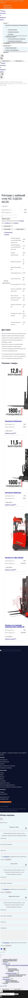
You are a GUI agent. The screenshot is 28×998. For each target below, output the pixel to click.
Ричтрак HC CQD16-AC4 (13, 492)
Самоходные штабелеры (15, 41)
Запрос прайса (18, 60)
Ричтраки (10, 34)
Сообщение (4, 928)
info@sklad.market (7, 7)
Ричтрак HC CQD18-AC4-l (13, 421)
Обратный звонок (20, 229)
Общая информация (10, 47)
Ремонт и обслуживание (12, 50)
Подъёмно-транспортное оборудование (16, 965)
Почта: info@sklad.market (10, 960)
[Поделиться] (3, 952)
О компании (6, 43)
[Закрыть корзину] (1, 819)
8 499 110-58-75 (7, 5)
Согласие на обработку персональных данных (11, 786)
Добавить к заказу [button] (9, 433)
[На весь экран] (1, 952)
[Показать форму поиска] (1, 56)
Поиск (16, 994)
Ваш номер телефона (6, 844)
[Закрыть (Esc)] (4, 952)
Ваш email (3, 850)
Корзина (2, 778)
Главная (2, 772)
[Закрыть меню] (0, 957)
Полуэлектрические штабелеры (16, 38)
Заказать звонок (5, 60)
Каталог (2, 774)
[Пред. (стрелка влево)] (0, 954)
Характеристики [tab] (8, 232)
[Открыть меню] (1, 77)
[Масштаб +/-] (0, 952)
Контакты (5, 52)
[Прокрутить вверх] (1, 949)
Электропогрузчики (13, 32)
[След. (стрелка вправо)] (1, 954)
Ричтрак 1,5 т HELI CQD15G (14, 557)
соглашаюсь (6, 856)
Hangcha (7, 223)
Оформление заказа (5, 782)
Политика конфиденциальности (7, 784)
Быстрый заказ (7, 226)
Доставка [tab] (6, 234)
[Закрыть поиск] (1, 991)
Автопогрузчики (12, 29)
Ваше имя (3, 838)
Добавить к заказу (6, 218)
